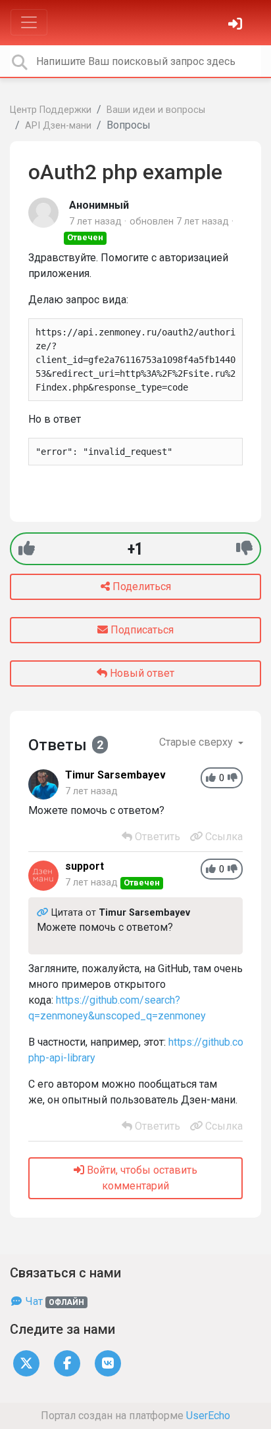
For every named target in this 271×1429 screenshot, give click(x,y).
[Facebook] (67, 1362)
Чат (53, 1301)
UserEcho (208, 1415)
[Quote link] (44, 912)
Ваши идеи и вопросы (156, 110)
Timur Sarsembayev (115, 775)
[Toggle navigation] (29, 22)
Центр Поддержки (50, 110)
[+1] (26, 548)
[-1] (244, 548)
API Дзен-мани (58, 125)
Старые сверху (197, 742)
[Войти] (237, 25)
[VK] (107, 1362)
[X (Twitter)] (26, 1362)
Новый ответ (140, 673)
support (84, 866)
